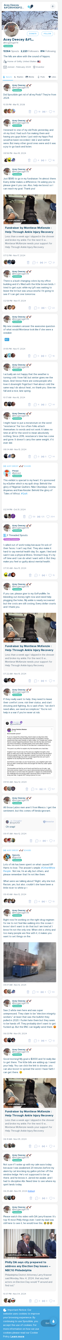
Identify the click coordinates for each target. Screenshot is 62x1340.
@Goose (16, 857)
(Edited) (31, 1191)
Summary (8, 46)
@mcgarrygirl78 (10, 43)
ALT (6, 339)
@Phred (16, 473)
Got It (48, 1323)
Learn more (17, 1336)
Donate (32, 34)
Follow (47, 34)
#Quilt (24, 493)
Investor (40, 67)
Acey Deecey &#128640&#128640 (14, 6)
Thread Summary (11, 539)
